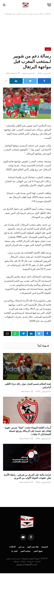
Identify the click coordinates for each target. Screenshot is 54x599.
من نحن (21, 547)
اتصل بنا (14, 551)
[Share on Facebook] (44, 81)
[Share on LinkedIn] (16, 81)
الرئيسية (45, 547)
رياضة (48, 49)
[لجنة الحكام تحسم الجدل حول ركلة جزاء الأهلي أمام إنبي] (27, 366)
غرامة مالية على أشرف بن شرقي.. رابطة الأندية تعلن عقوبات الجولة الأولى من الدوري (27, 476)
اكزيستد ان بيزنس (24, 564)
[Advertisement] (27, 29)
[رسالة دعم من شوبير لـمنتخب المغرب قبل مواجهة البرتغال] (27, 103)
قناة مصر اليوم (33, 547)
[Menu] (49, 4)
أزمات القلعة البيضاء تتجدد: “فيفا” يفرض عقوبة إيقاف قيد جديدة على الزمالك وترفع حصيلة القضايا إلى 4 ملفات (28, 431)
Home (48, 14)
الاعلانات (12, 547)
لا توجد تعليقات (26, 73)
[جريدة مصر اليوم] (25, 5)
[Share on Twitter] (30, 81)
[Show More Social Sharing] (6, 81)
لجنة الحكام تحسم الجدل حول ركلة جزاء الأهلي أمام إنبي (28, 385)
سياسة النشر (25, 551)
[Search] (4, 4)
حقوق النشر (38, 551)
